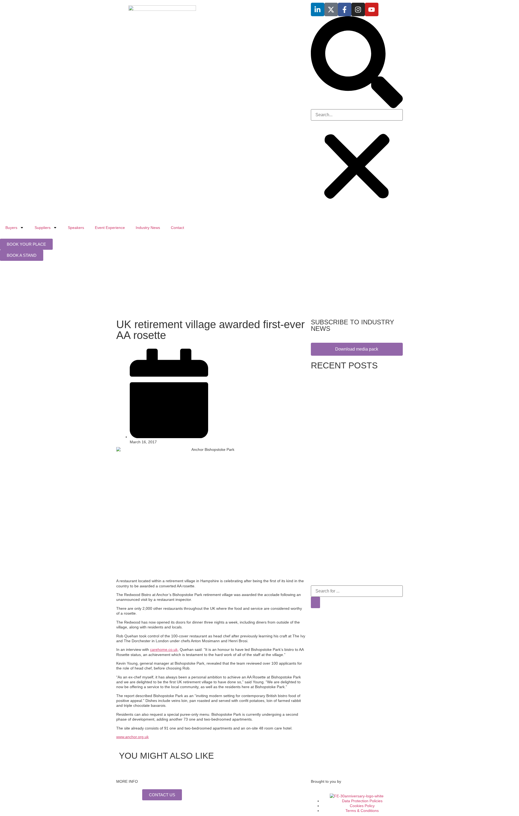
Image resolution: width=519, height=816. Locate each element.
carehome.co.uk (164, 649)
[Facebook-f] (344, 9)
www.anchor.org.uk (132, 737)
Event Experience (110, 227)
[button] (357, 62)
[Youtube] (371, 9)
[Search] (315, 602)
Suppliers (43, 227)
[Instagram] (358, 9)
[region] (259, 291)
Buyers (11, 227)
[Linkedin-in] (317, 9)
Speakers (76, 227)
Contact (177, 227)
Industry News (148, 227)
